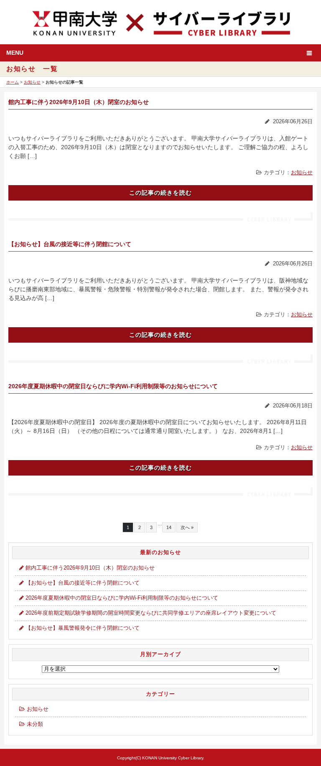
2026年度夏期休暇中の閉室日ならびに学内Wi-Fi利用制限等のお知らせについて (113, 386)
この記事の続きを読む (160, 192)
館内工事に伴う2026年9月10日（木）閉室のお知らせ (78, 102)
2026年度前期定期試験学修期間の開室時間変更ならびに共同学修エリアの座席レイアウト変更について (150, 613)
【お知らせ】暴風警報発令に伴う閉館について (82, 628)
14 (168, 527)
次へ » (187, 527)
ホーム (12, 82)
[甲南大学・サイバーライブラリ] (160, 22)
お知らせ (32, 82)
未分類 (35, 724)
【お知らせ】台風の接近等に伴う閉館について (69, 244)
